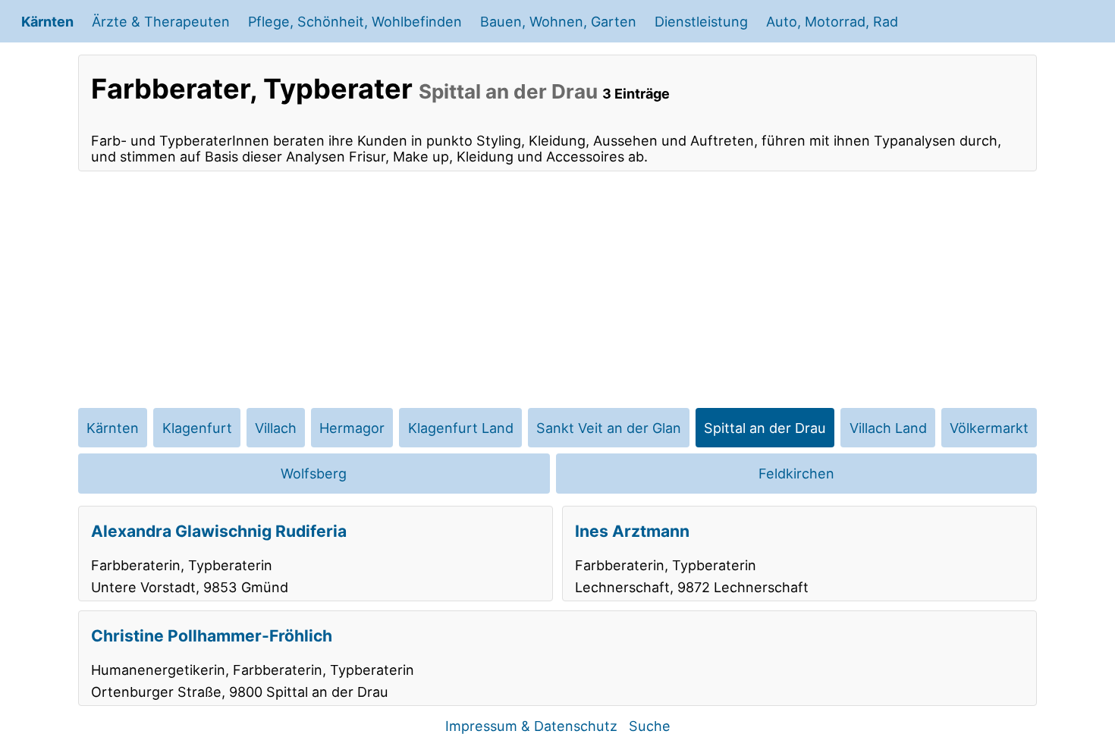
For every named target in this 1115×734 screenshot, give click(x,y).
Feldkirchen (796, 473)
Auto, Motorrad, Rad (832, 21)
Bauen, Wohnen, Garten (558, 21)
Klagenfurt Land (461, 427)
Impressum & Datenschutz (531, 725)
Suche (650, 725)
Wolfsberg (314, 473)
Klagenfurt (197, 427)
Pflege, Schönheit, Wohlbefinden (355, 21)
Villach (276, 427)
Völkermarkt (989, 427)
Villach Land (888, 427)
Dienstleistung (701, 21)
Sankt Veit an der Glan (608, 427)
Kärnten (47, 21)
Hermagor (352, 427)
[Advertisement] (557, 290)
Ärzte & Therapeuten (161, 21)
